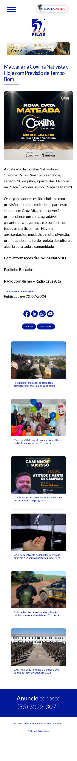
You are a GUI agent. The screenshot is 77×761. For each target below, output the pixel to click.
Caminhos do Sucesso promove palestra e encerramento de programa (38, 499)
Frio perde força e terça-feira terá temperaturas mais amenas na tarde (34, 384)
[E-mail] (50, 313)
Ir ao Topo (46, 326)
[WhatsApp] (42, 313)
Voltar (29, 326)
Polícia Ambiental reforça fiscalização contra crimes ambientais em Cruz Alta (36, 614)
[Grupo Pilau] (38, 27)
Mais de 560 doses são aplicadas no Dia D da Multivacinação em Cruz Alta (38, 441)
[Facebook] (26, 313)
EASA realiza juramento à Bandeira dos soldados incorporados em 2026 (36, 671)
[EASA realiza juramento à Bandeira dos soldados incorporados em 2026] (38, 646)
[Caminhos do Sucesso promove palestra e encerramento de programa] (38, 490)
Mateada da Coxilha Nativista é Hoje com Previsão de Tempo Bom (36, 72)
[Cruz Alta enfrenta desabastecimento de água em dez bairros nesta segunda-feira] (38, 532)
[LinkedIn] (34, 313)
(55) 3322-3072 (38, 706)
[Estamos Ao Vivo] (52, 9)
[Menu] (11, 9)
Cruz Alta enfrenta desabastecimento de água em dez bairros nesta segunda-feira (37, 556)
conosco (38, 698)
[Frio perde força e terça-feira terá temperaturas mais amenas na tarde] (38, 359)
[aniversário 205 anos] (38, 48)
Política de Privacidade (38, 731)
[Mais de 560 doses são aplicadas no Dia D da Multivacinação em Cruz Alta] (38, 427)
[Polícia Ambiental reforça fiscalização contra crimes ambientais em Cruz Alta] (38, 589)
